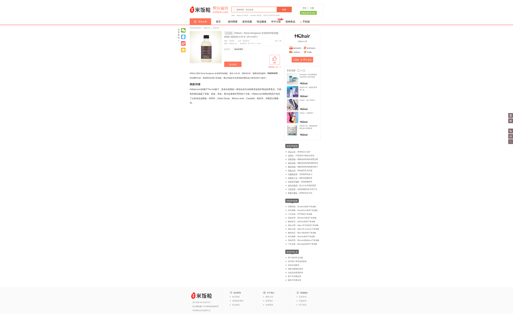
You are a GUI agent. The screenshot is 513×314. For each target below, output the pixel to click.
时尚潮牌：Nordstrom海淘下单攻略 (303, 210)
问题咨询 (302, 300)
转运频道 (261, 21)
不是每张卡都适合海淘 (305, 155)
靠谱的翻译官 (306, 181)
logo (200, 9)
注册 (312, 8)
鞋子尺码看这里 (294, 276)
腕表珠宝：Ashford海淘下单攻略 (301, 221)
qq (183, 37)
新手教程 (236, 296)
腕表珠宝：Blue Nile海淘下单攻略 (302, 232)
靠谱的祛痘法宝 (305, 192)
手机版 (306, 21)
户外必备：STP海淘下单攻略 (300, 214)
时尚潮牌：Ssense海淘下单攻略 (301, 236)
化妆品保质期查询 (295, 272)
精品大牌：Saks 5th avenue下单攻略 (303, 229)
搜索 (284, 9)
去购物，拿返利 (302, 59)
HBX (233, 15)
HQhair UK (302, 41)
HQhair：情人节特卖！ (308, 100)
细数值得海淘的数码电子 (307, 166)
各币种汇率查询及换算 (297, 261)
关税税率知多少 (305, 174)
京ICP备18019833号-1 (201, 302)
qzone (183, 50)
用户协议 (302, 304)
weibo (183, 43)
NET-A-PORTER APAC (271, 15)
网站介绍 (269, 296)
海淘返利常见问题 (304, 170)
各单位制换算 (293, 265)
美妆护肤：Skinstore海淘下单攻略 (302, 217)
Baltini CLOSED (242, 15)
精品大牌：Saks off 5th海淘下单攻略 (303, 225)
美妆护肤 (246, 41)
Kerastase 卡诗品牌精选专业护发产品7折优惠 (308, 75)
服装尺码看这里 (294, 280)
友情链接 (269, 304)
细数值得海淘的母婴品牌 (307, 159)
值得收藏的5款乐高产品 (307, 189)
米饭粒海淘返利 (195, 28)
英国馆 (231, 41)
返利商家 (233, 21)
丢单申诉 (302, 296)
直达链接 (233, 64)
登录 (304, 8)
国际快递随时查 (305, 178)
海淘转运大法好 (303, 151)
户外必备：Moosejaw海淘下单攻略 (302, 244)
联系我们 (269, 300)
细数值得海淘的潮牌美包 (307, 163)
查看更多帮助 (237, 300)
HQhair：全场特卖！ (307, 113)
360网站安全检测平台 (201, 310)
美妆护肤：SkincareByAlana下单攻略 (303, 240)
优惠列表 (207, 28)
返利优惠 (247, 21)
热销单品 (290, 21)
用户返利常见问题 (295, 257)
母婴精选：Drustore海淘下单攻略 (302, 206)
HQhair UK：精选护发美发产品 (308, 88)
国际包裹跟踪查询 (295, 268)
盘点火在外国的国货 (307, 185)
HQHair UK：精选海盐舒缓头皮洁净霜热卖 (308, 127)
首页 (218, 21)
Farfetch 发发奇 (255, 15)
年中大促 (276, 21)
